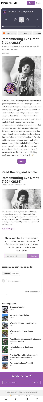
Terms (25, 392)
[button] (6, 19)
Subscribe (31, 3)
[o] (5, 309)
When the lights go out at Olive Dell (23, 323)
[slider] (19, 27)
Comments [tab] (6, 274)
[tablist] (11, 274)
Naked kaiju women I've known (21, 347)
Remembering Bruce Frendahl (21, 363)
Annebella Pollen (7, 185)
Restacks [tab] (15, 274)
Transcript (27, 33)
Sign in (38, 3)
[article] (21, 309)
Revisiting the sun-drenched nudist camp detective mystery (25, 340)
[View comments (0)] (16, 399)
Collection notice (32, 392)
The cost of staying (17, 307)
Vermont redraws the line (19, 315)
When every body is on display (21, 331)
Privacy (20, 392)
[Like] (6, 399)
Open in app (11, 33)
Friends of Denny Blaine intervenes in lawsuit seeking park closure (24, 356)
